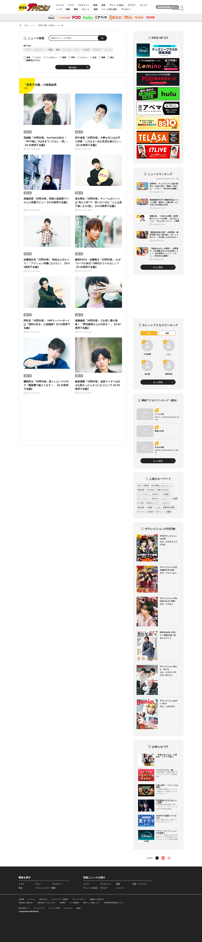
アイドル (67, 49)
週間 (167, 333)
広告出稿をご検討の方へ (26, 902)
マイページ (31, 899)
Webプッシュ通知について (91, 902)
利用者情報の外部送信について (113, 902)
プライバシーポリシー (79, 899)
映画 (95, 5)
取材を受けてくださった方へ (47, 902)
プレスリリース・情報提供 (60, 899)
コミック (143, 5)
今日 (149, 333)
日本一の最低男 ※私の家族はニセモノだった (155, 485)
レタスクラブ (68, 908)
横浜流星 (141, 489)
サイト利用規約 (74, 902)
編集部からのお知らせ (97, 899)
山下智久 (141, 503)
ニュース (60, 5)
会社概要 (21, 899)
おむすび (166, 503)
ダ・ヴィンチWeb (54, 908)
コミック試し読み (109, 9)
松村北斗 (155, 498)
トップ (59, 9)
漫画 (96, 9)
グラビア (131, 5)
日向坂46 (150, 511)
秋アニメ (160, 511)
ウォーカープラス (39, 908)
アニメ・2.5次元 (116, 5)
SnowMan (151, 489)
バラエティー (83, 5)
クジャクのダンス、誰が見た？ (149, 494)
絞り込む (73, 67)
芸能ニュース (29, 25)
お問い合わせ (43, 899)
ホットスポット (143, 498)
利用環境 (62, 902)
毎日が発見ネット (24, 908)
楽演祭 (78, 908)
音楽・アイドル (139, 884)
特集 (68, 9)
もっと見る (158, 267)
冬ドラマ (141, 511)
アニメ (77, 49)
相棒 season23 (163, 489)
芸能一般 (28, 132)
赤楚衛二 (167, 494)
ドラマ (71, 5)
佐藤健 (168, 511)
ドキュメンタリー (42, 888)
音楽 (103, 5)
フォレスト (165, 498)
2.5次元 (86, 49)
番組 (76, 9)
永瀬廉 (174, 498)
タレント (86, 9)
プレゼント (126, 9)
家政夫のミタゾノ (153, 503)
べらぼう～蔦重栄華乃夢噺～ (165, 507)
